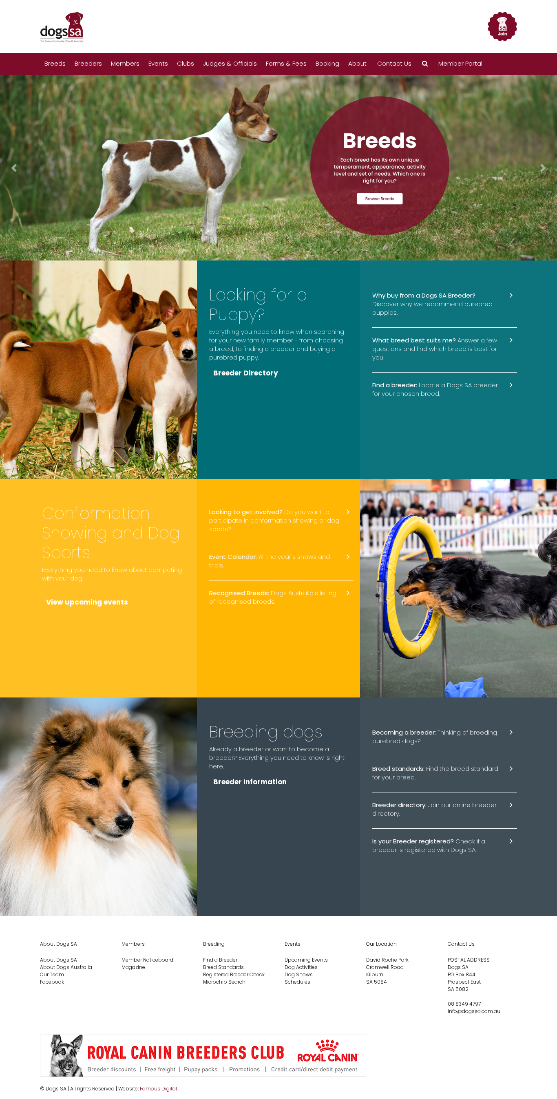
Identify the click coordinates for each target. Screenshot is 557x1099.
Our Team (52, 974)
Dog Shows (299, 974)
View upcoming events (87, 602)
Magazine (133, 967)
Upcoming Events (306, 959)
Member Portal (460, 63)
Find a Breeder (220, 959)
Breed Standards (223, 967)
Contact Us (394, 63)
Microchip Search (224, 981)
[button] (425, 64)
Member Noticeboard (147, 959)
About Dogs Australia (66, 967)
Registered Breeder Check (234, 974)
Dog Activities (301, 967)
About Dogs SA (58, 959)
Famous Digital (158, 1088)
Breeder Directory (245, 373)
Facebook (52, 981)
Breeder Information (250, 782)
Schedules (297, 981)
